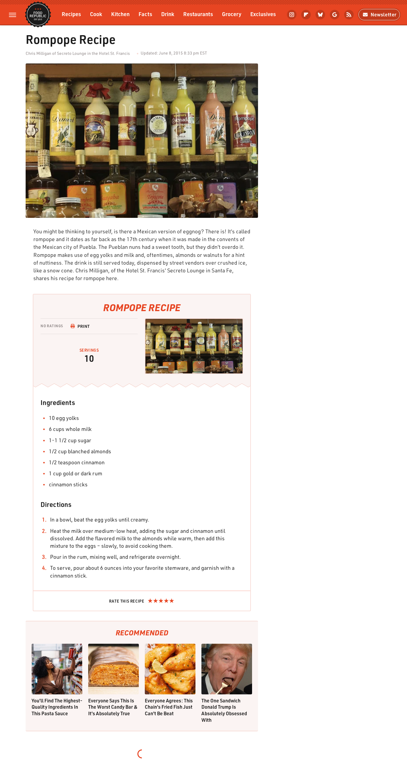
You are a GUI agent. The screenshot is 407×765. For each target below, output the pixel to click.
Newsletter (384, 14)
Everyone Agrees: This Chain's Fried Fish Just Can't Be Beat (169, 706)
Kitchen (120, 13)
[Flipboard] (306, 14)
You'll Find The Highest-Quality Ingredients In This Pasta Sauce (57, 706)
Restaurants (198, 13)
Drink (167, 13)
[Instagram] (291, 14)
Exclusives (263, 13)
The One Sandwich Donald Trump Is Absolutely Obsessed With (224, 710)
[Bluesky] (320, 14)
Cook (96, 13)
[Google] (334, 14)
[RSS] (349, 14)
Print (83, 326)
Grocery (231, 13)
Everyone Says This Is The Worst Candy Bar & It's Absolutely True (113, 706)
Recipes (71, 13)
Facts (145, 13)
